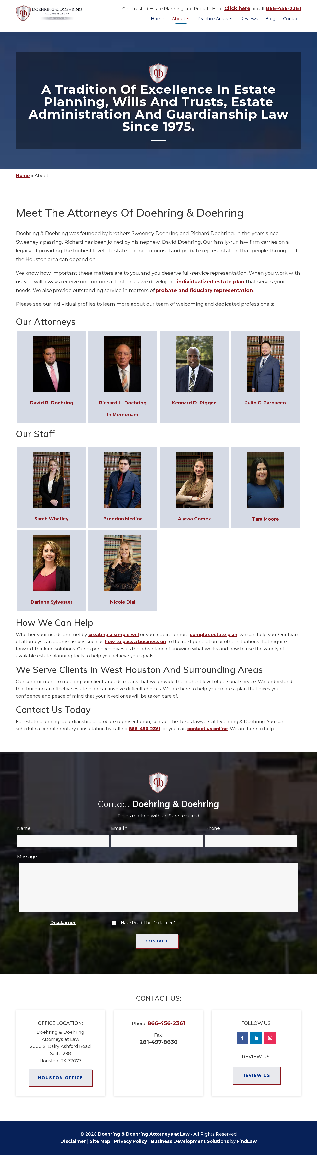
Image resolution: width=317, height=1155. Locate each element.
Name (24, 828)
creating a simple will (113, 634)
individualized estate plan (210, 282)
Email (119, 828)
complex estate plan (213, 634)
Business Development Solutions (190, 1141)
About (178, 19)
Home (157, 19)
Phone (212, 828)
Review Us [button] (256, 1075)
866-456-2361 (283, 8)
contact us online (207, 728)
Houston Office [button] (60, 1077)
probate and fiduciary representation (204, 290)
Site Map (100, 1141)
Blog (270, 19)
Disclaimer (63, 922)
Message (27, 856)
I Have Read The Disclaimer (147, 923)
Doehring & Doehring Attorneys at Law (144, 1134)
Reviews (249, 19)
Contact (291, 19)
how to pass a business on (135, 641)
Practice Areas (213, 19)
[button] (312, 1119)
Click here (237, 8)
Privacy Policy (130, 1141)
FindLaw (247, 1141)
